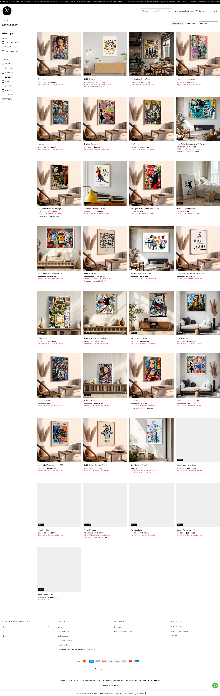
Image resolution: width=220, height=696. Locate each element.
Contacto (118, 627)
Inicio (3, 21)
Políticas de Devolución (123, 631)
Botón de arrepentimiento (152, 680)
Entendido (140, 693)
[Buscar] (169, 11)
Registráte (189, 11)
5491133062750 (176, 627)
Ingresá (181, 11)
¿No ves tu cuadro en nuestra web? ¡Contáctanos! (76, 649)
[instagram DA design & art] (4, 636)
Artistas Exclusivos (65, 640)
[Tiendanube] (110, 686)
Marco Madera (176, 23)
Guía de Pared (63, 631)
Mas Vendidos (63, 645)
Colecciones (63, 636)
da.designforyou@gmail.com (181, 631)
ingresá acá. (137, 680)
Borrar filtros (190, 23)
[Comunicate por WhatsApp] (215, 685)
